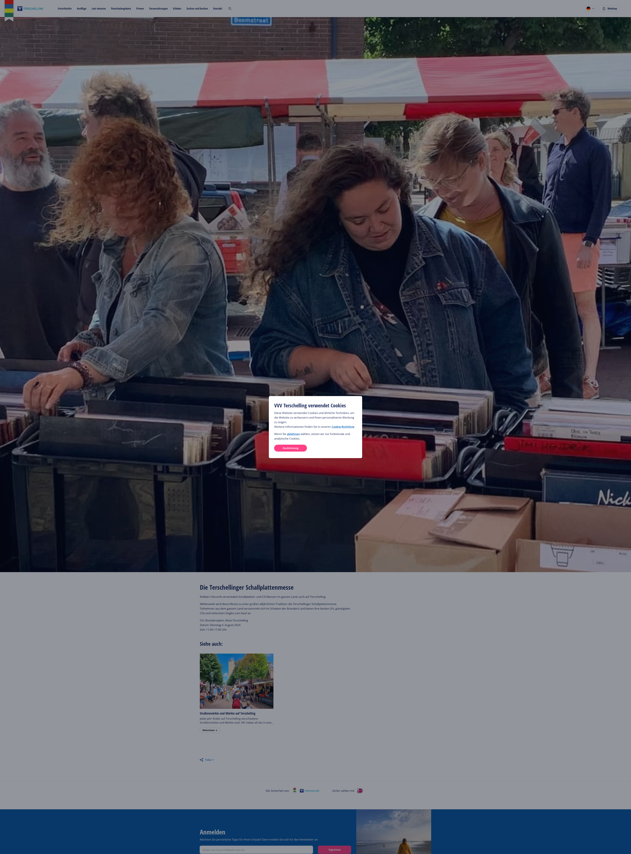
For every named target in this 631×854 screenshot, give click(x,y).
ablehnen (293, 434)
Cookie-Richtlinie (343, 427)
